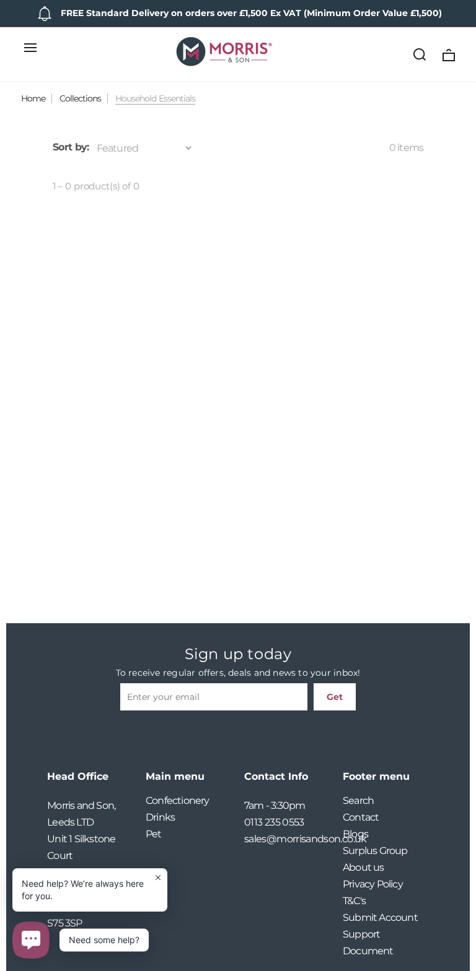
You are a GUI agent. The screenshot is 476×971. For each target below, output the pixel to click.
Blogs (355, 834)
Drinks (160, 817)
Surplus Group (375, 851)
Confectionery (177, 800)
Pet (154, 834)
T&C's (354, 901)
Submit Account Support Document (380, 934)
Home (33, 98)
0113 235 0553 (274, 822)
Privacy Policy (373, 884)
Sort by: (71, 147)
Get (335, 696)
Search (358, 800)
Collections (80, 98)
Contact (361, 817)
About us (363, 867)
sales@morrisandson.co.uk (287, 839)
